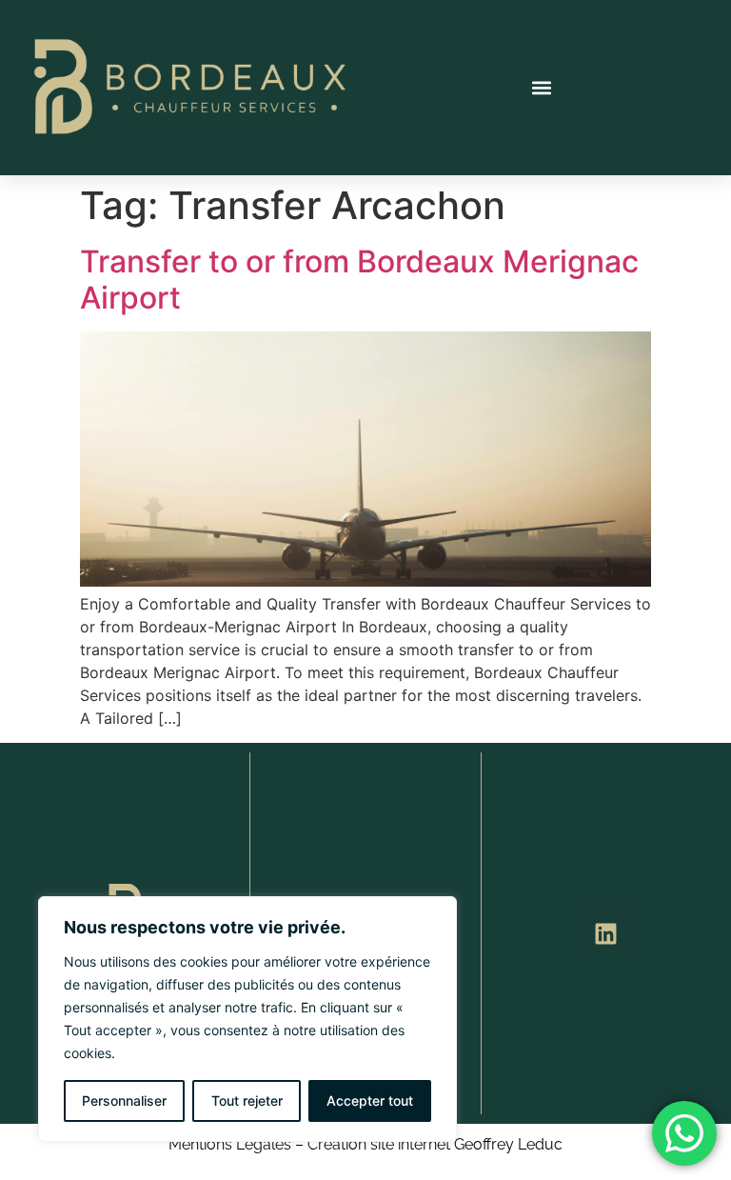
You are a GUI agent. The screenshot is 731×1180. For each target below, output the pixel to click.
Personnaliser (124, 1100)
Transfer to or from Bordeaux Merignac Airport (359, 279)
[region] (247, 1019)
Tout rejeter (247, 1100)
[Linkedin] (606, 933)
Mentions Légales (229, 1144)
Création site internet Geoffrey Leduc (435, 1144)
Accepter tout (369, 1100)
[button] (541, 87)
